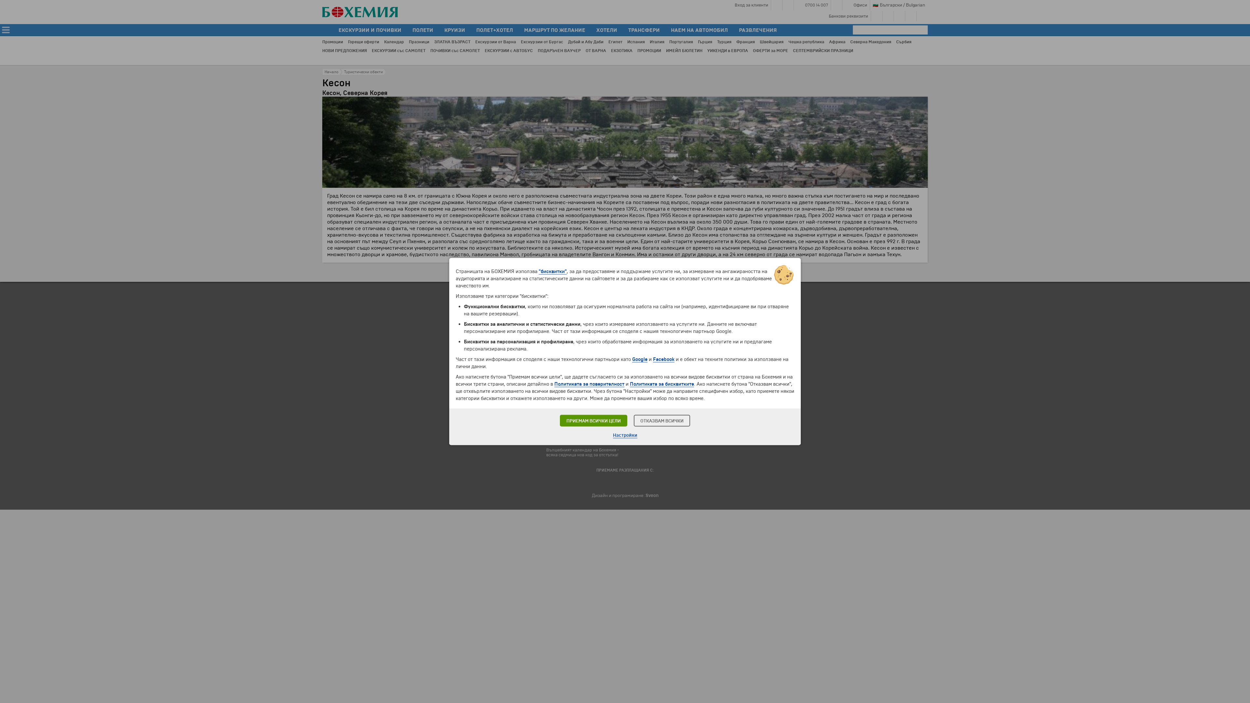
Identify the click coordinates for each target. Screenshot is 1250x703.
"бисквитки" (553, 271)
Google (639, 359)
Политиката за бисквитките (662, 384)
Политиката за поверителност (589, 384)
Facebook (663, 359)
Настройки (625, 435)
